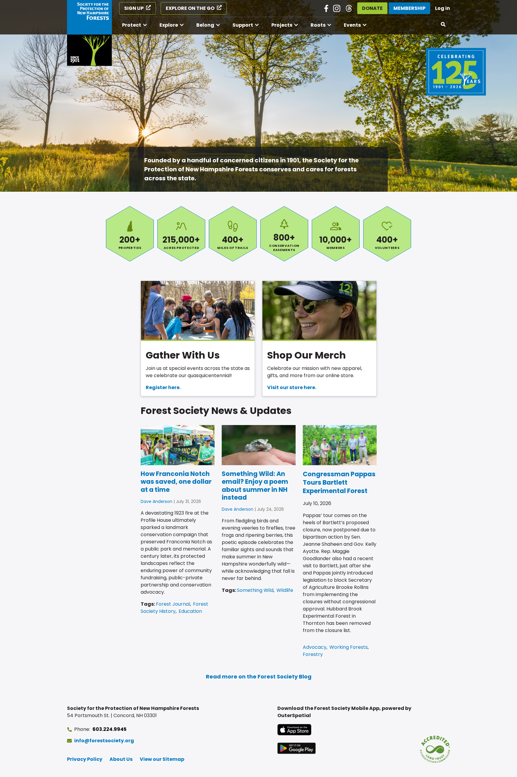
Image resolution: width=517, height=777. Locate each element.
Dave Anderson (156, 501)
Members (336, 233)
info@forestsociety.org (104, 740)
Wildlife (284, 590)
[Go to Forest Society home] (89, 33)
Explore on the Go (190, 8)
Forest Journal (173, 604)
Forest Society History (174, 608)
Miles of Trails (233, 233)
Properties (130, 233)
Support (242, 25)
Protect (131, 25)
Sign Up (134, 8)
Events (352, 25)
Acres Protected (181, 233)
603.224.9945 (109, 729)
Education (190, 611)
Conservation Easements (284, 233)
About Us (121, 759)
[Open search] (443, 24)
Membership (409, 8)
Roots (318, 25)
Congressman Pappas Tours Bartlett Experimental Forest (339, 482)
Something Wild (255, 590)
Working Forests (348, 647)
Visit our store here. (291, 387)
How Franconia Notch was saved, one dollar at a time (176, 481)
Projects (281, 25)
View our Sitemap (162, 759)
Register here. (163, 387)
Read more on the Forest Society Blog (258, 676)
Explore (168, 25)
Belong (205, 25)
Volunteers (387, 233)
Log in (442, 8)
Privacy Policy (84, 759)
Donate (372, 8)
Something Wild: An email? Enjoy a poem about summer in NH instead (255, 485)
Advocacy (314, 647)
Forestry (313, 654)
